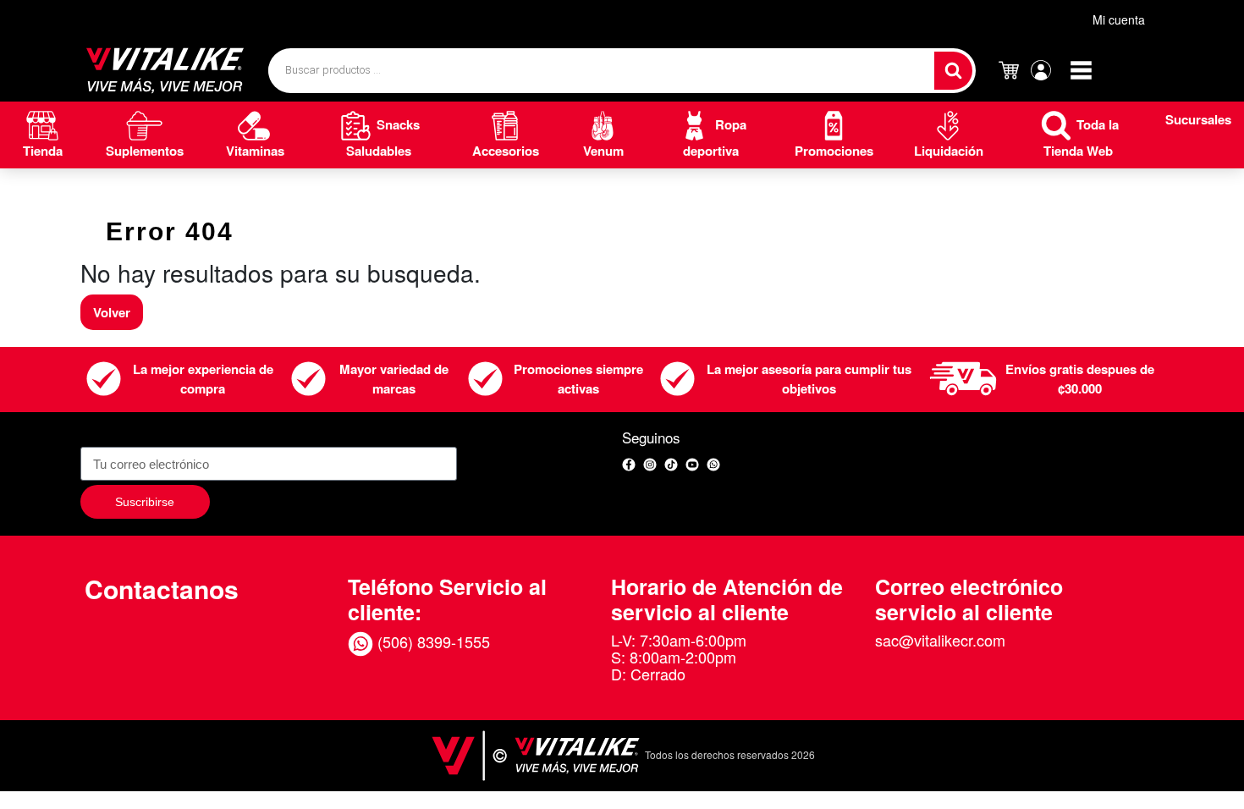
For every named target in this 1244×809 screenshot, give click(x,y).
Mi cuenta (1119, 19)
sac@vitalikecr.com (940, 640)
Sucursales (1198, 119)
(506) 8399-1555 (431, 641)
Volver (111, 312)
